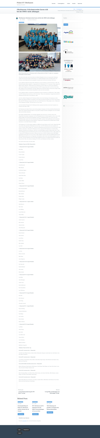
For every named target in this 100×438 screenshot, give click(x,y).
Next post (57, 389)
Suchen (65, 18)
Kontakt (73, 3)
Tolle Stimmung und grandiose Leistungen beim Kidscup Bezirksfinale (53, 407)
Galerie (68, 3)
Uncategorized (79, 9)
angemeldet (24, 420)
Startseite (53, 3)
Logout (19, 433)
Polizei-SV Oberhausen (25, 3)
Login (19, 429)
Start (74, 9)
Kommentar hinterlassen (32, 19)
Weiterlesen (21, 414)
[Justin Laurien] (17, 18)
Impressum (80, 3)
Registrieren (26, 429)
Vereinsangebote (61, 3)
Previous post (20, 389)
